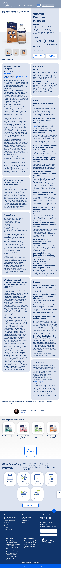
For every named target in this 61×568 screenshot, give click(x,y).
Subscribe (48, 534)
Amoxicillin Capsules (11, 540)
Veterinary (25, 522)
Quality (6, 524)
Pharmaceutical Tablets (30, 542)
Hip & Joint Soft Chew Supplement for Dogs (11, 554)
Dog (26, 76)
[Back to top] (54, 511)
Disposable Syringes (11, 556)
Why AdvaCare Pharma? (10, 517)
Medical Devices (26, 518)
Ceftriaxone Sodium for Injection (12, 548)
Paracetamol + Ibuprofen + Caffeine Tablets (13, 545)
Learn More (30, 505)
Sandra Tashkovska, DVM (39, 410)
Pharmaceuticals (26, 517)
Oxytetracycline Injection (12, 551)
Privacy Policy (36, 562)
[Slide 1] (29, 442)
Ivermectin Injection (11, 550)
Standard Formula (38, 41)
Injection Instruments (29, 546)
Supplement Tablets (29, 547)
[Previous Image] (3, 32)
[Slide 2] (31, 442)
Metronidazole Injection (12, 542)
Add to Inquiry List (39, 55)
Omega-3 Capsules (11, 559)
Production (7, 522)
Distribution (7, 518)
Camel (16, 76)
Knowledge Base (8, 529)
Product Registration (9, 520)
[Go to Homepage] (8, 4)
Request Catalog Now (51, 55)
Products (19, 5)
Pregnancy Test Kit (11, 558)
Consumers (7, 525)
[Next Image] (28, 32)
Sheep (14, 78)
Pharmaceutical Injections (30, 540)
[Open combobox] (45, 50)
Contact (6, 527)
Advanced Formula (51, 41)
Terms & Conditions (26, 562)
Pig (17, 78)
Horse (9, 78)
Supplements (25, 520)
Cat (23, 76)
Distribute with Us (29, 5)
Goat (5, 78)
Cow (19, 76)
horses (35, 126)
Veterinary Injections (29, 544)
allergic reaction (39, 381)
